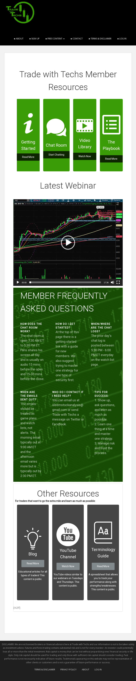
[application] (68, 242)
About (19, 38)
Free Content (55, 38)
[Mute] (112, 282)
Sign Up (35, 38)
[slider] (65, 282)
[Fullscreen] (118, 282)
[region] (68, 131)
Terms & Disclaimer (101, 38)
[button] (68, 242)
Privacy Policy (68, 669)
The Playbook (111, 145)
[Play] (18, 282)
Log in (122, 38)
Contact (78, 38)
